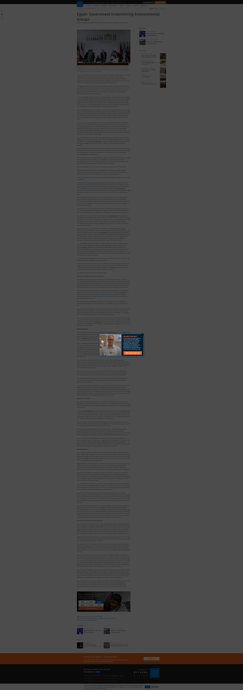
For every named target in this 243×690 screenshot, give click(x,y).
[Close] (143, 335)
